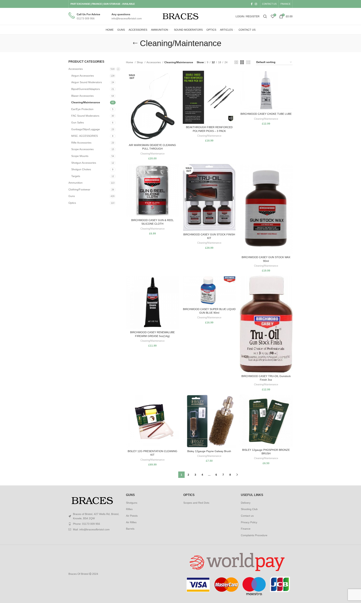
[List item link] (94, 524)
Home (130, 62)
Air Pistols (132, 515)
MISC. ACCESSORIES (84, 135)
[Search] (265, 16)
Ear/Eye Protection (82, 109)
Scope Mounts (79, 155)
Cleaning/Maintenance (85, 102)
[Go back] (135, 43)
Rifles (129, 509)
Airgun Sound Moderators (86, 82)
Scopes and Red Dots (196, 502)
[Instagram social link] (256, 4)
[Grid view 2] (236, 62)
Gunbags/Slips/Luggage (85, 129)
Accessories (75, 68)
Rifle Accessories (81, 142)
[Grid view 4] (248, 62)
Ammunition (75, 182)
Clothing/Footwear (79, 189)
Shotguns (131, 502)
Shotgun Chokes (81, 169)
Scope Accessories (82, 149)
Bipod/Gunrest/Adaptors (85, 88)
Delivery (245, 502)
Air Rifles (131, 522)
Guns (71, 196)
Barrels (130, 528)
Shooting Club (249, 509)
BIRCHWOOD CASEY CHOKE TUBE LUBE (266, 113)
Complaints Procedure (254, 535)
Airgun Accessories (82, 75)
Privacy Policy (249, 522)
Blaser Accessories (82, 95)
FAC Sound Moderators (85, 115)
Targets (75, 176)
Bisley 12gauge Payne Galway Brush (209, 451)
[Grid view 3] (242, 62)
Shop (140, 62)
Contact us (247, 515)
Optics (72, 202)
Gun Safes (77, 122)
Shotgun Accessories (83, 162)
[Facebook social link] (252, 4)
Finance (245, 528)
